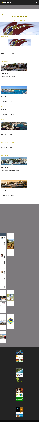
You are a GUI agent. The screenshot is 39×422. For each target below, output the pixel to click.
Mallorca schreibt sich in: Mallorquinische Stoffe (5, 242)
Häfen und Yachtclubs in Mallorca (19, 20)
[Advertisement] (19, 218)
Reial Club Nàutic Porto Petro (6, 119)
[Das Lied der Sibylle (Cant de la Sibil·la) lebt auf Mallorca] (2, 255)
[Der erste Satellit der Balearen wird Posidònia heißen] (2, 272)
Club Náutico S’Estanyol (5, 61)
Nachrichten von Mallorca (5, 286)
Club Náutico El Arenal (5, 36)
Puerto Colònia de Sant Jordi (6, 106)
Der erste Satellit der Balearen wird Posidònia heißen (4, 276)
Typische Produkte (4, 251)
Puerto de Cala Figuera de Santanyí (7, 142)
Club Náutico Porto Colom (5, 155)
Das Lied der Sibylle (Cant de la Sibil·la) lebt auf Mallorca (4, 260)
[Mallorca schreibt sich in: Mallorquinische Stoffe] (2, 238)
